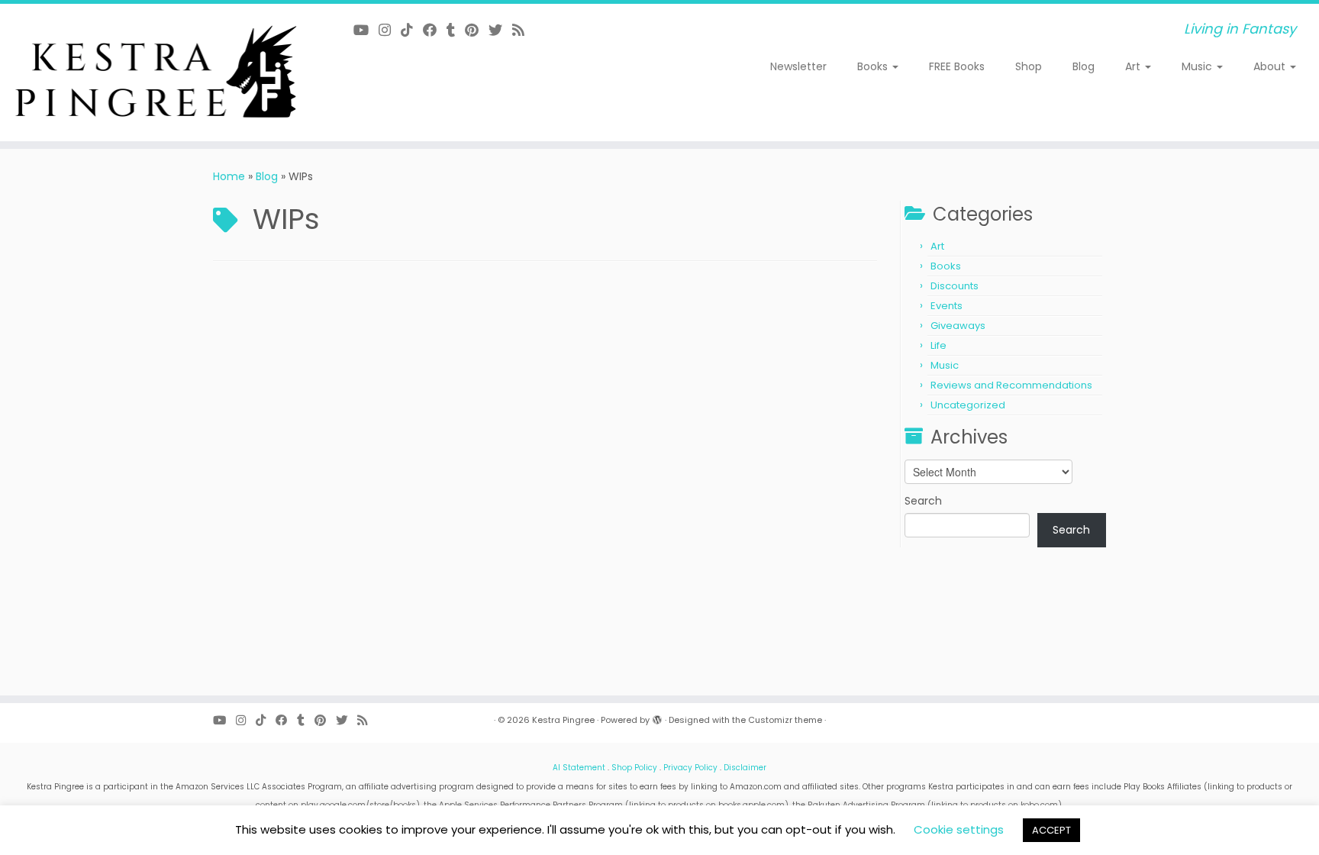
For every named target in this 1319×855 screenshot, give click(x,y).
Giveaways (957, 325)
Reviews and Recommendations (1011, 385)
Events (946, 305)
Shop (1028, 66)
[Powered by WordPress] (657, 716)
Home (229, 176)
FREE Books (957, 66)
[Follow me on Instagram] (390, 30)
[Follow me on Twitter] (500, 30)
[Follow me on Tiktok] (412, 30)
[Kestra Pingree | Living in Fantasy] (152, 72)
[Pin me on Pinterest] (477, 30)
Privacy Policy (690, 767)
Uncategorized (967, 405)
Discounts (954, 286)
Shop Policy (634, 767)
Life (938, 345)
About (1270, 66)
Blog (1083, 66)
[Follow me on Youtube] (366, 30)
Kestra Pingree (563, 720)
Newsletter (798, 66)
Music (1198, 66)
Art (1134, 66)
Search (923, 500)
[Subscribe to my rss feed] (523, 30)
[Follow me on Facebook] (435, 30)
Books (874, 66)
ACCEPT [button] (1051, 830)
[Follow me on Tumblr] (456, 30)
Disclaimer (745, 767)
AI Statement (579, 767)
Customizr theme (785, 720)
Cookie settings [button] (959, 829)
